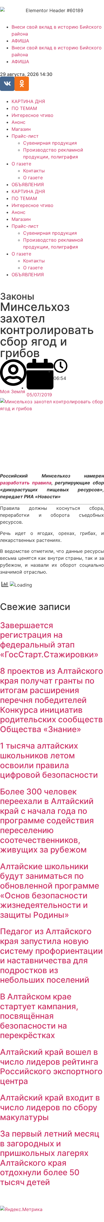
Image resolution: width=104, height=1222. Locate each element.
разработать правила (25, 483)
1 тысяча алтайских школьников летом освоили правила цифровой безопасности (49, 760)
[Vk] (7, 84)
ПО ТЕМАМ (24, 108)
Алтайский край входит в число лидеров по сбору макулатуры (50, 1107)
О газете (21, 164)
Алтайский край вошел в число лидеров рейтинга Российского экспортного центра (51, 1066)
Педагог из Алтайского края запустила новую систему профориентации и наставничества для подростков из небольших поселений (51, 955)
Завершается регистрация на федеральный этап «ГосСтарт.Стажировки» (49, 639)
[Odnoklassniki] (21, 84)
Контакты (34, 170)
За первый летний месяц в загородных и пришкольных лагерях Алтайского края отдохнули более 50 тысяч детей (49, 1158)
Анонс (18, 122)
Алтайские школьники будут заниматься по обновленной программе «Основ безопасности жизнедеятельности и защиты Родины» (49, 890)
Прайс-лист (25, 136)
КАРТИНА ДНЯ (28, 101)
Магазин (21, 129)
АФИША (20, 41)
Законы (17, 296)
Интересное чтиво (32, 115)
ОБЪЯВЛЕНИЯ (28, 184)
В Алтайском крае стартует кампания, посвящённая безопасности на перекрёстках (39, 1016)
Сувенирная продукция (50, 143)
